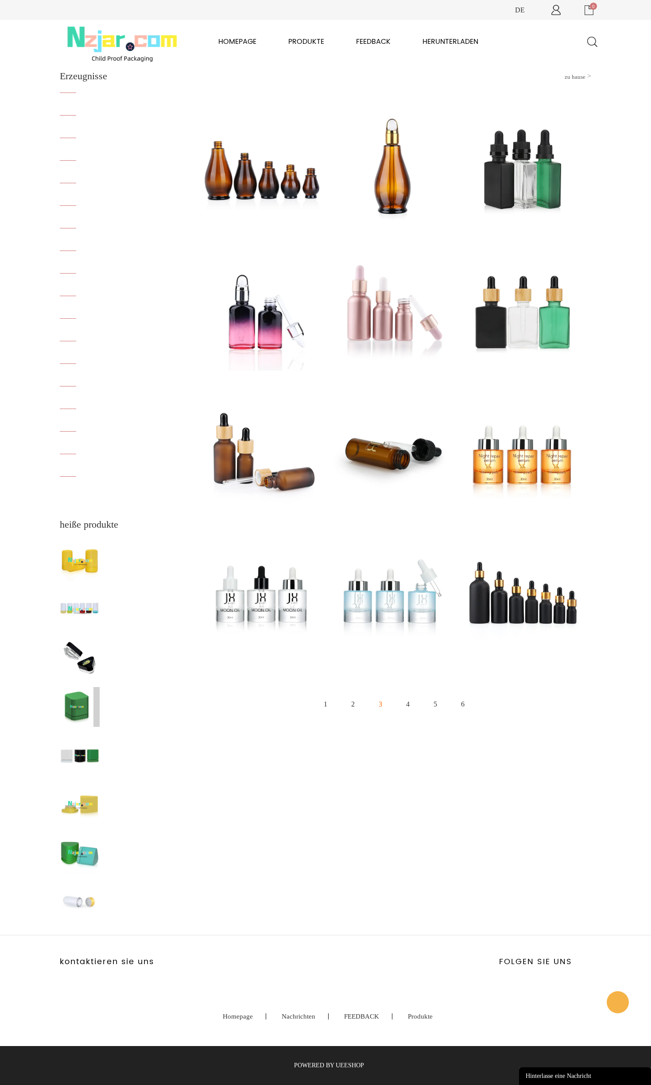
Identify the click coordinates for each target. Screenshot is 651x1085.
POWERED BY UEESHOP (329, 1065)
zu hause (575, 76)
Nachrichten (298, 1016)
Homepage (237, 41)
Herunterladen (450, 41)
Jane (618, 1002)
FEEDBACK (373, 41)
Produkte (306, 41)
